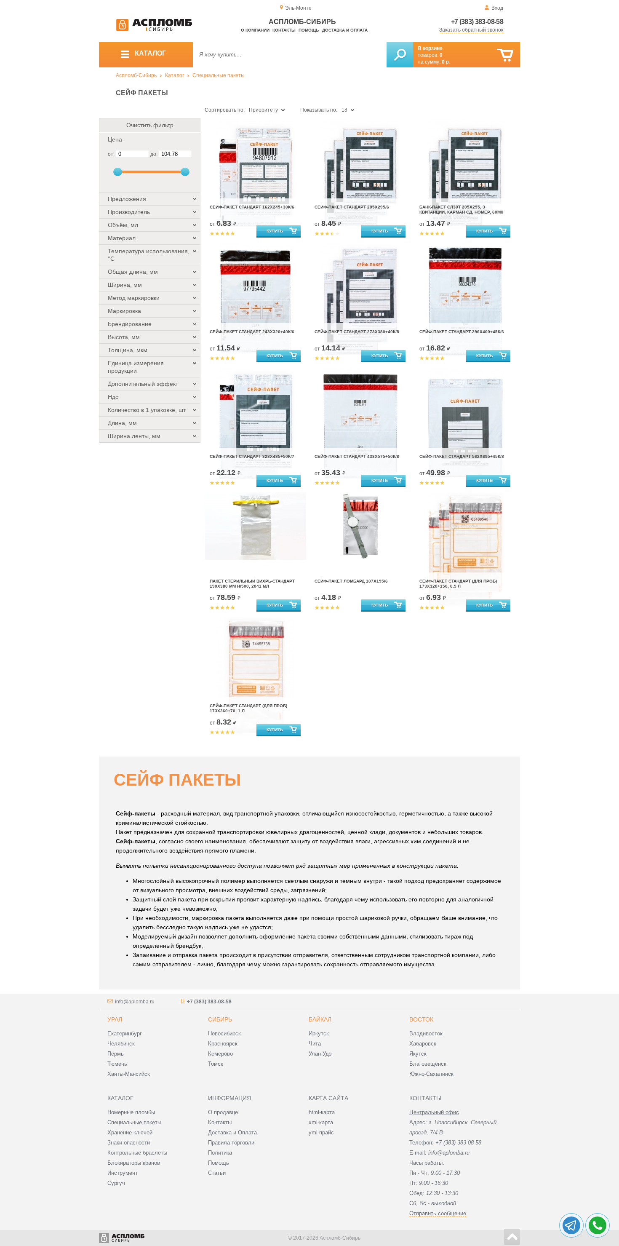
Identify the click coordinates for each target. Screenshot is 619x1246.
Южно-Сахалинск (431, 1074)
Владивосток (426, 1033)
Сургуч (116, 1183)
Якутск (418, 1054)
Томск (215, 1064)
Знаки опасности (128, 1142)
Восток (421, 1019)
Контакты (284, 30)
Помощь (309, 30)
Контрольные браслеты (137, 1153)
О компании (255, 30)
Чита (315, 1043)
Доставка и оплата (345, 30)
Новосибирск (224, 1033)
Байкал (320, 1019)
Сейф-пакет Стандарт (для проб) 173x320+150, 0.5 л (458, 583)
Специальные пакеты (218, 75)
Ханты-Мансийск (128, 1074)
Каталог (174, 75)
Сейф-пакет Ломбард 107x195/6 (351, 581)
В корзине (430, 48)
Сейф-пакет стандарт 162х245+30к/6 (252, 207)
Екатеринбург (124, 1033)
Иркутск (319, 1033)
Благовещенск (427, 1064)
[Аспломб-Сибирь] (154, 29)
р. (446, 62)
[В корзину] (505, 55)
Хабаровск (422, 1043)
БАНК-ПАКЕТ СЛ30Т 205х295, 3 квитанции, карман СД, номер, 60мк (461, 209)
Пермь (115, 1054)
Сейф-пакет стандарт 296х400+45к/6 (461, 331)
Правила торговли (231, 1142)
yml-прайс (321, 1132)
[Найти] (400, 54)
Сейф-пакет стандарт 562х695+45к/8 (461, 456)
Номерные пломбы (131, 1112)
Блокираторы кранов (133, 1163)
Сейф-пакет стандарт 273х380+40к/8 (357, 331)
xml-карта (321, 1122)
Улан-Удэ (320, 1054)
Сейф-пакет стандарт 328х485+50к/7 (252, 456)
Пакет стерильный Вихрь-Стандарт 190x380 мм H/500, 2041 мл (252, 583)
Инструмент (122, 1173)
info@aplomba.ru (135, 1002)
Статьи (217, 1173)
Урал (114, 1019)
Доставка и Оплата (232, 1132)
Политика (220, 1153)
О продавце (223, 1112)
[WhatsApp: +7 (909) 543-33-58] (597, 1225)
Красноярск (222, 1043)
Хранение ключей (129, 1132)
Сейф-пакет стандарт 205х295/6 (352, 207)
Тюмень (117, 1064)
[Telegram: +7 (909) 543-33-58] (571, 1225)
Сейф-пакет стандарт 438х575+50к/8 (357, 456)
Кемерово (220, 1054)
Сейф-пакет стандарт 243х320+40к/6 (252, 331)
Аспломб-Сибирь (136, 75)
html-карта (322, 1112)
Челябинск (121, 1043)
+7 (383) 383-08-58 (477, 21)
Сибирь (220, 1019)
